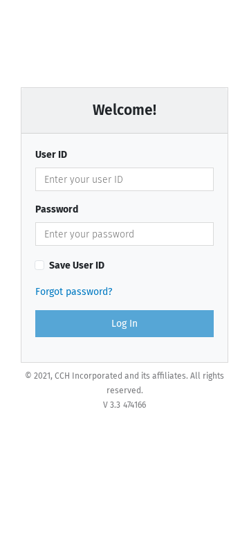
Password (56, 209)
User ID (51, 155)
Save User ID (76, 265)
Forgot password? (73, 292)
